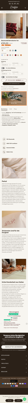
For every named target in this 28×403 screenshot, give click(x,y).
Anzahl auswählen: (15, 63)
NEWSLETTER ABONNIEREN (14, 347)
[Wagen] (25, 7)
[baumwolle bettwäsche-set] (12, 26)
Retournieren (15, 88)
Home (2, 11)
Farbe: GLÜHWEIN (5, 47)
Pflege (15, 109)
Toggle (3, 68)
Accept (18, 400)
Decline (9, 400)
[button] (1, 8)
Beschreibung (4, 109)
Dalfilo (14, 378)
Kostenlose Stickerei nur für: (14, 1)
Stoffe (10, 109)
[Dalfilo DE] (14, 8)
